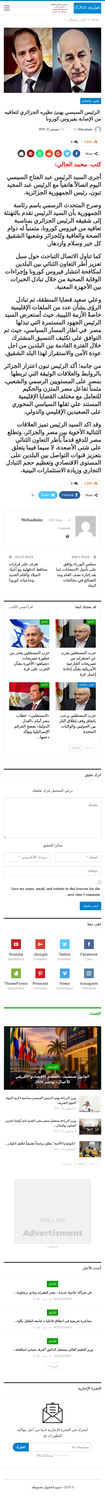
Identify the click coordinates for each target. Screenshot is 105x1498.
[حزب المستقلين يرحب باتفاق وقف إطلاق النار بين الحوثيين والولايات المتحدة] (76, 696)
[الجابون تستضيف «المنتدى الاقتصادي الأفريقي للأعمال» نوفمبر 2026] (52, 1058)
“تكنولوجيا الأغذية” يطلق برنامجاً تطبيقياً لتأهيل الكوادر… (40, 1143)
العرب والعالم (90, 101)
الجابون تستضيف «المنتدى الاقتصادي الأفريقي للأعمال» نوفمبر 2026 (52, 1079)
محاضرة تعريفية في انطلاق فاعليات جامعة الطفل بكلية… (53, 1321)
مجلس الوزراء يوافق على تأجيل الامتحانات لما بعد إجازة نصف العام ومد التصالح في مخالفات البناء (76, 575)
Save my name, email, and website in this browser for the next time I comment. (55, 892)
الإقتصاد (52, 1067)
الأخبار (91, 621)
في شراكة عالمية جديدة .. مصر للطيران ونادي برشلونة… (52, 1292)
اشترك (20, 1447)
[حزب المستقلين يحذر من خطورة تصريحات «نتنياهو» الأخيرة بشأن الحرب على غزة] (29, 633)
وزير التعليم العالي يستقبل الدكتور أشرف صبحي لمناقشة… (52, 1349)
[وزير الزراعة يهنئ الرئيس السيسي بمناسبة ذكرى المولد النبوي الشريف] (90, 1104)
